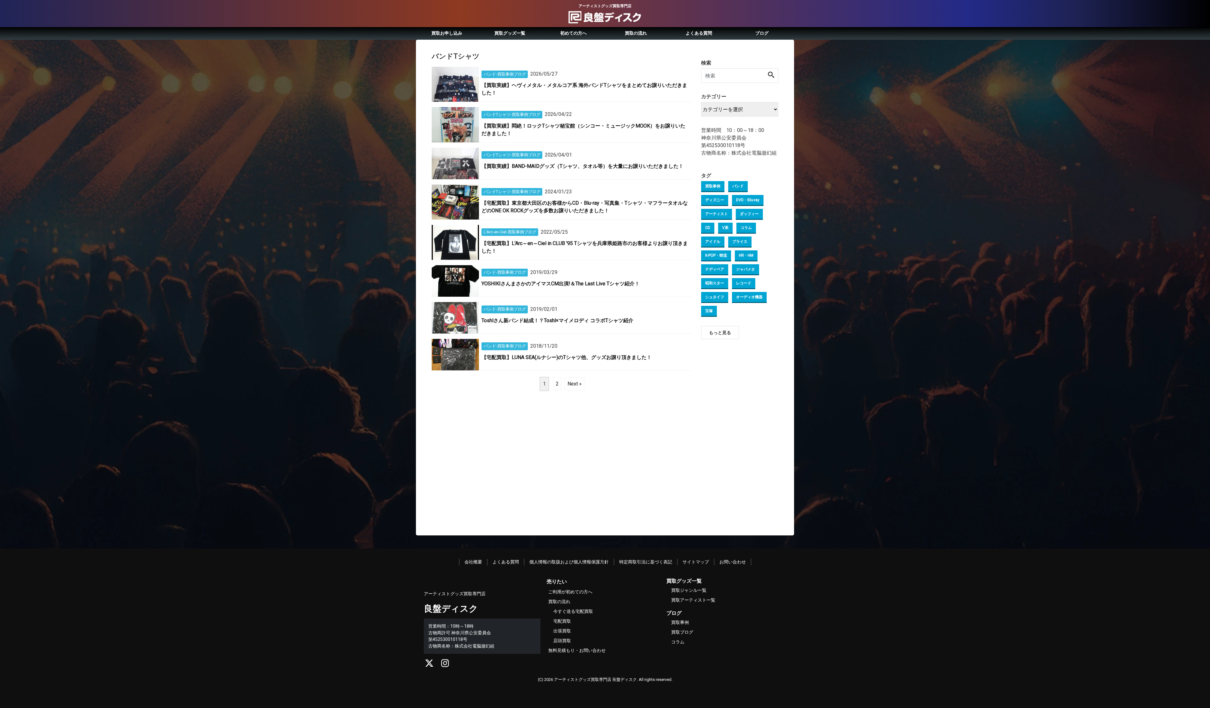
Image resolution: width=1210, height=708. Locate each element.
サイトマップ (696, 561)
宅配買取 (562, 621)
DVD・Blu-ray (747, 200)
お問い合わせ (732, 561)
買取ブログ (682, 632)
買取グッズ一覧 (509, 33)
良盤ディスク (451, 608)
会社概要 (473, 561)
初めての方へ (573, 33)
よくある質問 (699, 33)
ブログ (762, 33)
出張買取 (562, 630)
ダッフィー (749, 214)
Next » (575, 384)
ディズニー (714, 200)
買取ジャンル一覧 (688, 590)
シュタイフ (714, 297)
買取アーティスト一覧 (693, 599)
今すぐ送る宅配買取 (573, 611)
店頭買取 (562, 640)
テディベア (714, 269)
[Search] (771, 75)
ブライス (739, 241)
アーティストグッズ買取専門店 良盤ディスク (595, 679)
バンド (738, 186)
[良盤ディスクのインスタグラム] (445, 664)
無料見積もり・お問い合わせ (577, 650)
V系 (725, 228)
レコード (743, 283)
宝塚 (709, 311)
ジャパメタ (745, 269)
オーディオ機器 (749, 297)
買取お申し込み (446, 33)
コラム (746, 228)
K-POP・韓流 (716, 255)
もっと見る (720, 332)
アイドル (712, 241)
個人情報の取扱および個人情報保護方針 (569, 561)
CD (707, 228)
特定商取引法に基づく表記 (645, 561)
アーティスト (716, 214)
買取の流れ (636, 33)
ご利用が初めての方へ (570, 591)
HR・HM (746, 255)
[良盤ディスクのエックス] (429, 664)
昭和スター (714, 283)
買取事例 (712, 186)
